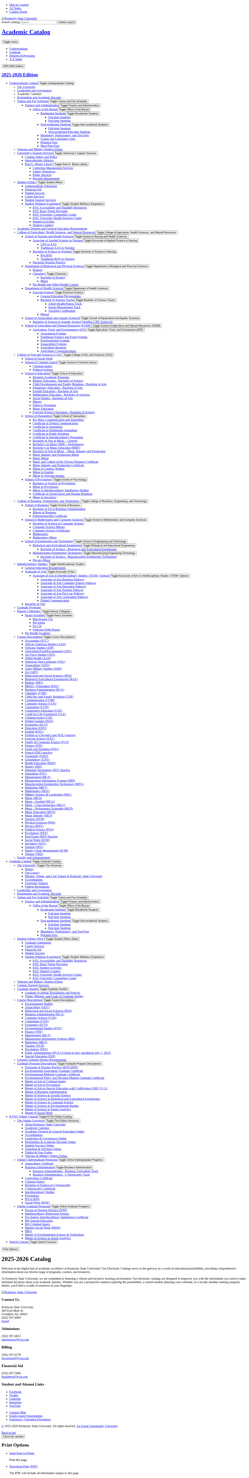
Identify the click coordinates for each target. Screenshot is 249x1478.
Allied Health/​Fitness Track (65, 303)
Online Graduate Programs (33, 1206)
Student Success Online (39, 1145)
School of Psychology (38, 479)
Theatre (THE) (34, 854)
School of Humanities (38, 416)
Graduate (15, 52)
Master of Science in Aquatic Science (48, 1095)
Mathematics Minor (45, 537)
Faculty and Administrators (33, 857)
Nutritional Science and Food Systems (63, 337)
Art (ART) (31, 672)
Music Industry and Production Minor (56, 454)
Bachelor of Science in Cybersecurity (48, 1185)
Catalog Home (18, 11)
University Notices (36, 883)
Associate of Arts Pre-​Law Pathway (62, 593)
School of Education (37, 373)
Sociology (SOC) (35, 843)
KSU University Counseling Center (54, 214)
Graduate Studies (27, 989)
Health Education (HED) (40, 763)
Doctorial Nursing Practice (49, 262)
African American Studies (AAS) (45, 644)
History (29, 869)
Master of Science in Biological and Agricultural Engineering (62, 1098)
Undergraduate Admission (41, 186)
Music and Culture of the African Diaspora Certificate (65, 461)
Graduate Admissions (38, 942)
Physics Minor (41, 560)
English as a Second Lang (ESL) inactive (50, 735)
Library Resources (44, 171)
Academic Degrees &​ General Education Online (54, 1131)
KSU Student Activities (47, 967)
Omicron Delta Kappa (46, 629)
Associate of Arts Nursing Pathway (62, 590)
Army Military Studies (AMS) (43, 668)
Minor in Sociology (45, 497)
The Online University (31, 1120)
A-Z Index (15, 59)
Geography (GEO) (36, 756)
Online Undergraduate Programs (37, 1159)
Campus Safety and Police (41, 157)
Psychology (32, 1195)
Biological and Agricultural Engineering (57, 545)
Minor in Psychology (46, 486)
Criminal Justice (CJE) (39, 717)
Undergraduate (18, 48)
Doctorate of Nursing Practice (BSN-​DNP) (51, 1067)
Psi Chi (37, 626)
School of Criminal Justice (41, 362)
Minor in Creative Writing (48, 468)
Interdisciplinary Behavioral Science (47, 1213)
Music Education (43, 408)
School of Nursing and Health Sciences (49, 236)
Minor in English (43, 472)
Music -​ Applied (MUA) (40, 801)
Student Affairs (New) (30, 938)
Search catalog (10, 22)
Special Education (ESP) (40, 1056)
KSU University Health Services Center (57, 218)
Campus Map (17, 1412)
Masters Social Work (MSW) (42, 1227)
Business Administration (40, 1167)
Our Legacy (32, 872)
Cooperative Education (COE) (43, 710)
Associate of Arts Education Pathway (63, 586)
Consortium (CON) (37, 707)
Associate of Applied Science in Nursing (57, 240)
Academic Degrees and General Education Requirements (52, 228)
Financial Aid (33, 189)
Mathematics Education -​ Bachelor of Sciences (61, 394)
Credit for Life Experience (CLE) (45, 714)
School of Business (36, 505)
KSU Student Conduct (46, 971)
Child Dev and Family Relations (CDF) (49, 696)
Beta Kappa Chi (43, 619)
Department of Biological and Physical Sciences (54, 266)
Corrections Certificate (39, 1178)
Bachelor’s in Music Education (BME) (56, 447)
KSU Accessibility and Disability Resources (60, 207)
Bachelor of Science (52, 277)
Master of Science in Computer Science (49, 1102)
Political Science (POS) (39, 829)
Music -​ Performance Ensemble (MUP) (49, 808)
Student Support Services (40, 200)
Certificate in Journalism (47, 426)
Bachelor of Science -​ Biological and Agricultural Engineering (78, 549)
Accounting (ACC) (37, 640)
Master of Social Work (39, 1112)
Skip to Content (19, 4)
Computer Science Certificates (51, 530)
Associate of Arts (35, 571)
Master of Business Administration (46, 1091)
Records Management (46, 178)
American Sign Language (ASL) (45, 661)
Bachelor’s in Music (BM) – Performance (58, 444)
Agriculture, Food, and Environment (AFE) (59, 329)
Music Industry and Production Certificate (58, 465)
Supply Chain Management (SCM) (46, 850)
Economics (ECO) (36, 724)
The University (26, 87)
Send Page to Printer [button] (21, 1453)
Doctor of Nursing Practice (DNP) (46, 1210)
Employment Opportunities (26, 1416)
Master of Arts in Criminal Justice (45, 1081)
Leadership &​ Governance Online (46, 1138)
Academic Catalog (26, 31)
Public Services (42, 175)
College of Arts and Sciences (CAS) (39, 354)
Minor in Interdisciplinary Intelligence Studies (61, 490)
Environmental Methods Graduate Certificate (52, 1074)
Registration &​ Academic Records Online (50, 1142)
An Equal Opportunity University (96, 1426)
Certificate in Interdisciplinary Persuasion (58, 437)
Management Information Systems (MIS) (50, 780)
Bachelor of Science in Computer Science (58, 523)
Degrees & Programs (22, 55)
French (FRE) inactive (38, 752)
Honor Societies (35, 615)
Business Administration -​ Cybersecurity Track (61, 1174)
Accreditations (34, 879)
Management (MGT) (38, 777)
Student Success (35, 193)
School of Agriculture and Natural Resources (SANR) (58, 325)
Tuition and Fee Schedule (32, 101)
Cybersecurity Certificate (40, 1188)
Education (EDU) (36, 728)
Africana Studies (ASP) (39, 647)
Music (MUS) (33, 798)
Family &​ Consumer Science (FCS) (47, 742)
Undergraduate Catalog (23, 83)
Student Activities (43, 221)
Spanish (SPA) (34, 847)
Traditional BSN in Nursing (57, 259)
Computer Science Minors (49, 527)
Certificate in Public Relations (51, 433)
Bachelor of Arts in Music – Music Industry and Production (69, 451)
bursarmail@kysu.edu (15, 1358)
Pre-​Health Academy (38, 633)
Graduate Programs (29, 607)
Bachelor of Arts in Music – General (55, 440)
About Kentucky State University (45, 1124)
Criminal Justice (42, 366)
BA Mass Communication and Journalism (58, 419)
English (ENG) (34, 731)
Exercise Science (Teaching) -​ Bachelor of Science (64, 412)
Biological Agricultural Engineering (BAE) (51, 679)
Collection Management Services (53, 168)
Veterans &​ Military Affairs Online (46, 1156)
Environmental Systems (54, 340)
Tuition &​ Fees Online (38, 1152)
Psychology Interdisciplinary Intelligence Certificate (56, 1217)
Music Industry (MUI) (38, 815)
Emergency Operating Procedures (30, 1419)
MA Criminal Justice (37, 1224)
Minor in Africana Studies (48, 475)
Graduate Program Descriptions (36, 1063)
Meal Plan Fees (49, 145)
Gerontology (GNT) (37, 759)
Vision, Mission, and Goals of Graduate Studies (54, 996)
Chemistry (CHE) (36, 693)
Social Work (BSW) (37, 1202)
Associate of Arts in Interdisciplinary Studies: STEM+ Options (71, 575)
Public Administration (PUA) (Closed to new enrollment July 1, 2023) (68, 1052)
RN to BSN (32, 1199)
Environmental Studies (39, 1003)
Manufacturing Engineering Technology (57, 553)
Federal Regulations (37, 886)
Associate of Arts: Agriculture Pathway (64, 597)
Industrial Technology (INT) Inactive (47, 770)
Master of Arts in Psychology (43, 1084)
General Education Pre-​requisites (60, 296)
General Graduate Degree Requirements (41, 1059)
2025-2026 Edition (20, 74)
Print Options (10, 1249)
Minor (44, 281)
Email (5, 1321)
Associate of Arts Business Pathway (62, 579)
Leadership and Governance (34, 90)
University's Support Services (35, 153)
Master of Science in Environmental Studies (52, 1105)
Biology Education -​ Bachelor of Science (58, 380)
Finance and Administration (42, 105)
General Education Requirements (45, 567)
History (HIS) (33, 766)
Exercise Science (43, 292)
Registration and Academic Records (39, 97)
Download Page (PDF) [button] (23, 1466)
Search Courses (18, 1241)
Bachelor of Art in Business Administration (59, 509)
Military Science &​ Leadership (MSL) (48, 794)
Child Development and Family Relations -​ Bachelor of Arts (69, 384)
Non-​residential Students (55, 124)
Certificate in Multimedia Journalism (55, 430)
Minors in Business (44, 512)
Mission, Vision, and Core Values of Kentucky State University (64, 876)
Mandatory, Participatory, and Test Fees (64, 135)
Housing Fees (48, 142)
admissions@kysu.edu (15, 1339)
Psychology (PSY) (36, 833)
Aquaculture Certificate (39, 1163)
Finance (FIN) (33, 745)
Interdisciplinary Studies (32, 564)
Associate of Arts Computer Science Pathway (68, 583)
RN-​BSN (46, 255)
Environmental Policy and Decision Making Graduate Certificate (64, 1078)
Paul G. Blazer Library (39, 164)
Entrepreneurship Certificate (50, 516)
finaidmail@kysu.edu (15, 1376)
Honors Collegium (29, 611)
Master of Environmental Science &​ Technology (54, 1234)
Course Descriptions (29, 636)
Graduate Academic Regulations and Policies (52, 992)
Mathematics (40, 534)
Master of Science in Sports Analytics (48, 1109)
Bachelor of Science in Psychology (54, 483)
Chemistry (39, 273)
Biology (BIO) (34, 682)
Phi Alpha (39, 622)
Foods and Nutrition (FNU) (42, 749)
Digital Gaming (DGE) (39, 721)
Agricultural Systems (53, 333)
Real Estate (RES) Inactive (41, 836)
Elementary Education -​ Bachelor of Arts (58, 387)
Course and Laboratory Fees (57, 138)
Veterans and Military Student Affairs (40, 149)
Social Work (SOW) (37, 840)
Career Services (34, 196)
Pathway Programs (44, 405)
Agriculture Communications (58, 351)
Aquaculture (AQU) (37, 665)
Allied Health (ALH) (38, 658)
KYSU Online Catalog (23, 1116)
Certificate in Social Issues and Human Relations (62, 493)
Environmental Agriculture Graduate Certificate (54, 1071)
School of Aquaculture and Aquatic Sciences (52, 318)
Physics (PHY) (34, 826)
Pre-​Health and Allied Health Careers (55, 284)
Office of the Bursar (45, 109)
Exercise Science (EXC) (40, 738)
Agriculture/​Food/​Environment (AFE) (48, 651)
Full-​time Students (59, 117)
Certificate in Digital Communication (55, 423)
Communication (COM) (39, 700)
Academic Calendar (37, 1128)
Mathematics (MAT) (37, 791)
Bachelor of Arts (35, 604)
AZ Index (15, 8)
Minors (44, 314)
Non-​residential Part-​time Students (69, 131)
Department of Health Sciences (44, 288)
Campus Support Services (33, 985)
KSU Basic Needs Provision (50, 211)
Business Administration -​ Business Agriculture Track (65, 1171)
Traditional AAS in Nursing (57, 247)
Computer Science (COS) (40, 703)
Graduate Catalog (20, 861)
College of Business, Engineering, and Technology (48, 501)
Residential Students (52, 113)
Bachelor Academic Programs (51, 377)
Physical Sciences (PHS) (40, 822)
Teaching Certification (61, 310)
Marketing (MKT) (36, 787)
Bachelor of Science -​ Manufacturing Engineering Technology (78, 556)
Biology (38, 270)
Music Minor (41, 458)
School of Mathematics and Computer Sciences (54, 519)
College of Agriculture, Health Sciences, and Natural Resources (56, 232)
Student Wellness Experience (42, 203)
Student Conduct (43, 225)
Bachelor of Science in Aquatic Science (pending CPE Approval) (73, 322)
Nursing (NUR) (34, 819)
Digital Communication (54, 600)
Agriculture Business (53, 347)
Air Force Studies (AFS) (40, 654)
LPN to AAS (48, 244)
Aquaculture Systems (53, 344)
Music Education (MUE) (40, 812)
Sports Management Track (64, 307)
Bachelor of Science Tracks (57, 300)
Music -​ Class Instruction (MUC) (45, 805)
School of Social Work (39, 358)
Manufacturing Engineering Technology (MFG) (54, 784)
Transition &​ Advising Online (43, 1149)
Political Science (43, 369)
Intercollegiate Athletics (39, 160)
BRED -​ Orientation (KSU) (42, 686)
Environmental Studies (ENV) (43, 1028)
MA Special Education (39, 1220)
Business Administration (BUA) (44, 689)
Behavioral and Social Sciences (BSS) (48, 675)
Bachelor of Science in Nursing (52, 251)
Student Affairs (26, 182)
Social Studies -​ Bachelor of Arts (53, 398)
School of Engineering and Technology (49, 541)
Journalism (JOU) (36, 773)
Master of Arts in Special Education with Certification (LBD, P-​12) (66, 1088)
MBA (28, 1231)
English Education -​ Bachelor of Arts (55, 391)
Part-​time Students (59, 120)
